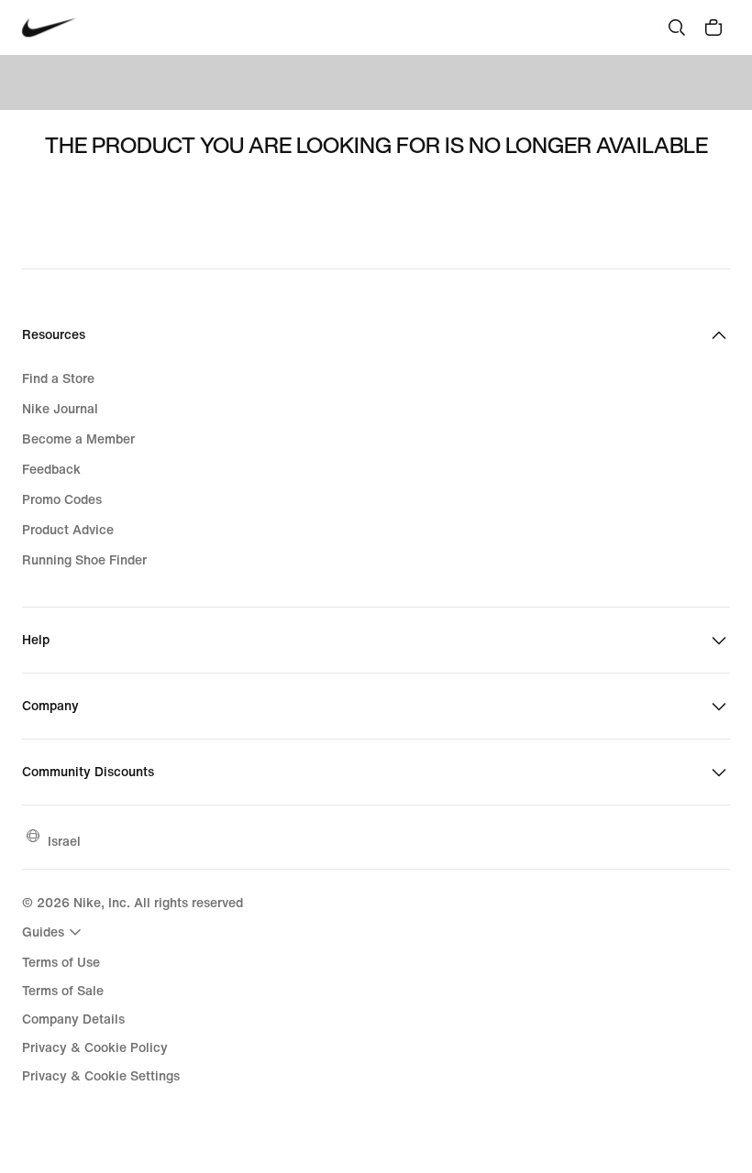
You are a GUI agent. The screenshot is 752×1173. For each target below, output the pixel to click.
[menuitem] (54, 932)
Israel (64, 840)
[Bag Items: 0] (713, 27)
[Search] (676, 27)
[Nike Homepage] (49, 28)
